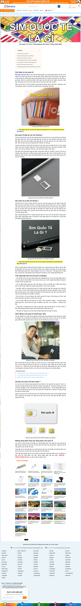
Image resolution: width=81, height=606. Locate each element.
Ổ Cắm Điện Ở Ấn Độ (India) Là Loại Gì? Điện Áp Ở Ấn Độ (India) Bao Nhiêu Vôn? (47, 522)
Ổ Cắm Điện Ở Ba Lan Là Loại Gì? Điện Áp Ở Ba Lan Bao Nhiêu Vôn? (33, 522)
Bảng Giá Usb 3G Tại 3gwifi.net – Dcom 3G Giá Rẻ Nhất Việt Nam (59, 472)
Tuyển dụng (36, 10)
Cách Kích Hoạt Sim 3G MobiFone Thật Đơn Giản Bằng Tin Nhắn (33, 497)
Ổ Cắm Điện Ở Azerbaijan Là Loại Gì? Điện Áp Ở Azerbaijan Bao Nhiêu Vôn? (59, 522)
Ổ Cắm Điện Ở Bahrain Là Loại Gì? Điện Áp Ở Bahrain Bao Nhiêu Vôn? (21, 522)
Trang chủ (19, 10)
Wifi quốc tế (23, 263)
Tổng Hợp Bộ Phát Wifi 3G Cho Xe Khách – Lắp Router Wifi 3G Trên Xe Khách (47, 497)
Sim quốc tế (20, 131)
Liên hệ (41, 10)
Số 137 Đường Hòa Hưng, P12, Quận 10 (58, 547)
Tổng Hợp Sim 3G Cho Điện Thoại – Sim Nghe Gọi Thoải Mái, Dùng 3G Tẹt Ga (33, 485)
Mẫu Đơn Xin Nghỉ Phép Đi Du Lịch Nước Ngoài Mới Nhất (30, 377)
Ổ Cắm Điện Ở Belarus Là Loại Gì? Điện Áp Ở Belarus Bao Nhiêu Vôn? (47, 509)
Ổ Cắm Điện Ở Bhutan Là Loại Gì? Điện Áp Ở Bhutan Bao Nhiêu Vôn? (33, 509)
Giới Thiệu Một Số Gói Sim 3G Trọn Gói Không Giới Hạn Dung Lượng (47, 485)
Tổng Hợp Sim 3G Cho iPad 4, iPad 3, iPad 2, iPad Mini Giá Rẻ (47, 472)
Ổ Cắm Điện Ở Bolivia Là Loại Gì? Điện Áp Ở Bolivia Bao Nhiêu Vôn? (59, 497)
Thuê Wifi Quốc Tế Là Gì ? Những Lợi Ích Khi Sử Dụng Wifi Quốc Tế (33, 373)
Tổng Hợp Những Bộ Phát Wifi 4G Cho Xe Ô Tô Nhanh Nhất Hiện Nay (60, 485)
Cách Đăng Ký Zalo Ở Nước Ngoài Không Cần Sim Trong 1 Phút (32, 375)
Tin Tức (30, 10)
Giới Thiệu (25, 10)
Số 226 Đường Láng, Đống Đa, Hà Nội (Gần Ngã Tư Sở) (27, 547)
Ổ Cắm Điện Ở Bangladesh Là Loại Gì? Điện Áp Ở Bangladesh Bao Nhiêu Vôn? (59, 509)
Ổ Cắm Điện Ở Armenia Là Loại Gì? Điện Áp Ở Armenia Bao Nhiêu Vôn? (20, 534)
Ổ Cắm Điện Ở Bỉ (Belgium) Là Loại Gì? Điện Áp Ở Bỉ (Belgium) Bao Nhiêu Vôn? (21, 509)
